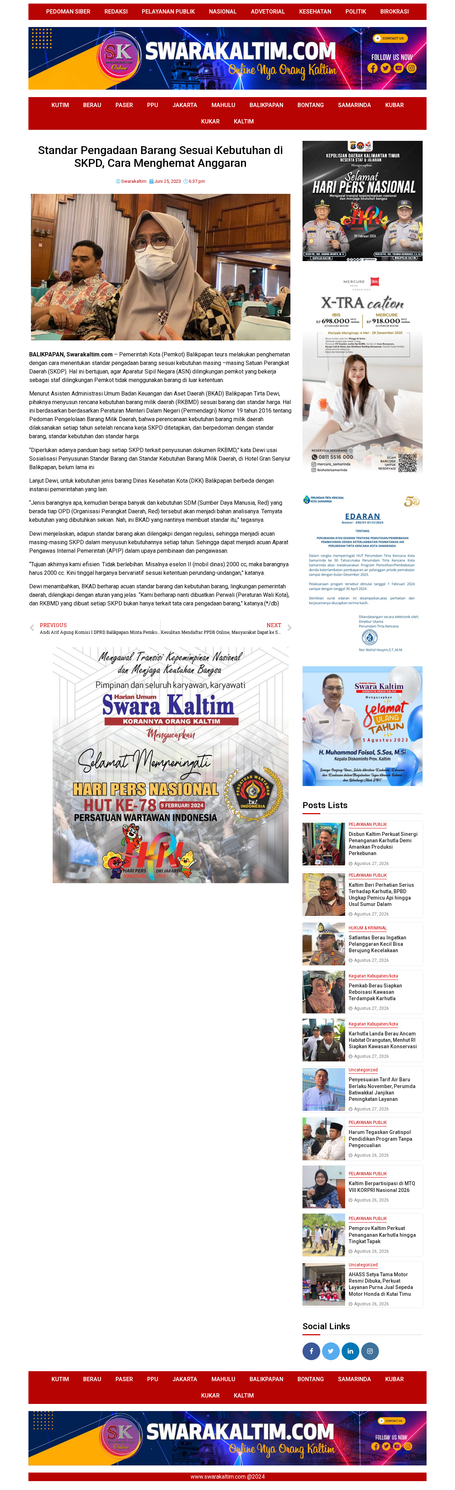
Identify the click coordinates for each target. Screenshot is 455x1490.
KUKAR (210, 121)
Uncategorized (363, 1069)
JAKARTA (184, 105)
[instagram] (370, 1351)
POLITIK (356, 11)
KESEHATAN (315, 11)
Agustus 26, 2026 (371, 1155)
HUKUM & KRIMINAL (368, 928)
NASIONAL (223, 11)
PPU (152, 105)
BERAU (92, 105)
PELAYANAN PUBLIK (168, 11)
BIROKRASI (394, 11)
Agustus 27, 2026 (371, 863)
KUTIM (60, 105)
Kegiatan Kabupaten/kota (373, 976)
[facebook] (311, 1351)
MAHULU (223, 105)
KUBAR (394, 105)
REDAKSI (116, 11)
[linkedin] (350, 1351)
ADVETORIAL (268, 11)
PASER (124, 105)
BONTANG (311, 105)
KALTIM (244, 121)
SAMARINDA (354, 105)
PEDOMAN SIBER (68, 11)
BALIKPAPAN (266, 105)
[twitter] (331, 1351)
